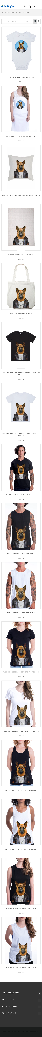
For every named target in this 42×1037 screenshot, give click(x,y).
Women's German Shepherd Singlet (21, 790)
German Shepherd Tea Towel (21, 254)
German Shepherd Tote (21, 313)
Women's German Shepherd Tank (21, 908)
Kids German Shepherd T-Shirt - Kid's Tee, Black (21, 373)
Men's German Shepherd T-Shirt (21, 495)
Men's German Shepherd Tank (21, 554)
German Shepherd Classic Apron (21, 136)
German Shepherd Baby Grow (21, 77)
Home (6, 12)
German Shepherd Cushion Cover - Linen (21, 195)
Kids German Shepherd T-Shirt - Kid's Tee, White (21, 434)
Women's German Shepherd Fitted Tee (21, 672)
